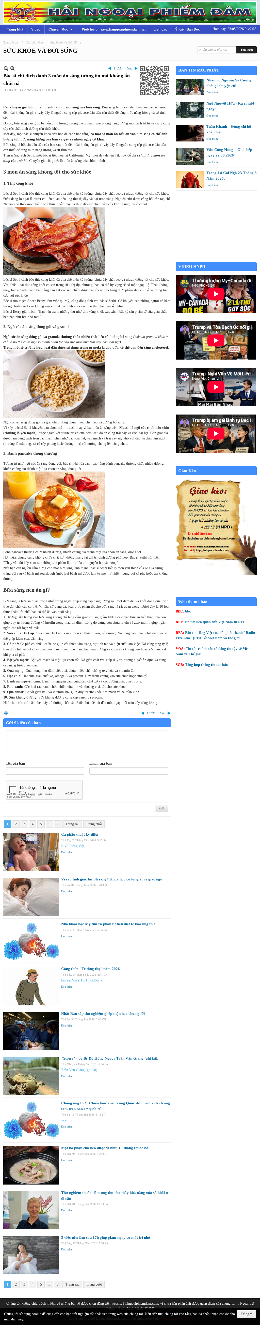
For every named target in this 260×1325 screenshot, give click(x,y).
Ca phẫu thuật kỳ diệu (79, 834)
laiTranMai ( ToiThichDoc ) (81, 980)
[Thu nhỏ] (6, 68)
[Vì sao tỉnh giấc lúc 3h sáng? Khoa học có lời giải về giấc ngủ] (31, 897)
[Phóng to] (12, 68)
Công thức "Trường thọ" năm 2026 (90, 969)
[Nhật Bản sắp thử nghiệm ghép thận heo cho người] (31, 1031)
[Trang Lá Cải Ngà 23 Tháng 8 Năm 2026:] (190, 179)
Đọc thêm (67, 852)
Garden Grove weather (216, 259)
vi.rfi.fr (66, 1120)
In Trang (5, 713)
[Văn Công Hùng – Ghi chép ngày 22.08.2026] (190, 156)
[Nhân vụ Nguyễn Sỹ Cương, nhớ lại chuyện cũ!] (190, 87)
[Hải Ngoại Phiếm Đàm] (130, 12)
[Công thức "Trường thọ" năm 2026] (31, 986)
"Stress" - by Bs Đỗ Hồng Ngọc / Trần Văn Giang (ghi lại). (109, 1058)
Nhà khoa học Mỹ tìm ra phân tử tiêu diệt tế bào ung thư (108, 924)
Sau (130, 68)
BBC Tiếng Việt (72, 846)
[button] (61, 29)
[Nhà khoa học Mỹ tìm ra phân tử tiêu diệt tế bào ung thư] (31, 941)
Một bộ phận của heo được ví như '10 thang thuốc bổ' (105, 1148)
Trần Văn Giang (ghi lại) (79, 1070)
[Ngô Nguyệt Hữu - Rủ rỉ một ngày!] (190, 110)
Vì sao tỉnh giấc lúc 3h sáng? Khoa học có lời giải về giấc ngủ (111, 879)
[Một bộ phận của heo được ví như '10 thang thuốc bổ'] (31, 1165)
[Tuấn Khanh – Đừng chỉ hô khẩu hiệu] (190, 133)
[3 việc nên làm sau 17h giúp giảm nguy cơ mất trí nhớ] (31, 1255)
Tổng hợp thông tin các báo (206, 665)
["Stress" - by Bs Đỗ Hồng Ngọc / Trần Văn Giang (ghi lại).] (31, 1076)
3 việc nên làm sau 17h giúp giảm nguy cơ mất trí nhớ (105, 1237)
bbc (188, 611)
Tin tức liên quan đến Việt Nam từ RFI (214, 622)
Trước (117, 68)
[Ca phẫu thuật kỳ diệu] (31, 852)
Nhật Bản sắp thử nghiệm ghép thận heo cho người (103, 1013)
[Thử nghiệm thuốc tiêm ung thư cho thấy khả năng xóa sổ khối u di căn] (31, 1210)
